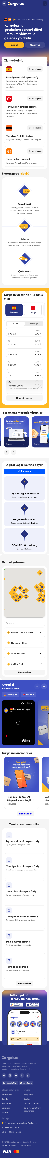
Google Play (11, 1083)
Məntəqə (33, 323)
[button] (26, 596)
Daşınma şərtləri (31, 1103)
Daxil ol (14, 45)
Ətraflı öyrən (35, 69)
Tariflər (5, 1099)
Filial (15, 323)
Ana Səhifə (7, 1094)
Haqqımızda (29, 1094)
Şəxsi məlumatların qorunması (32, 1109)
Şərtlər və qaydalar (10, 1145)
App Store (27, 1083)
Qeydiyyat (35, 45)
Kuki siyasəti (26, 1145)
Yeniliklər (6, 1108)
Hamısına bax (24, 672)
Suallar (27, 1099)
